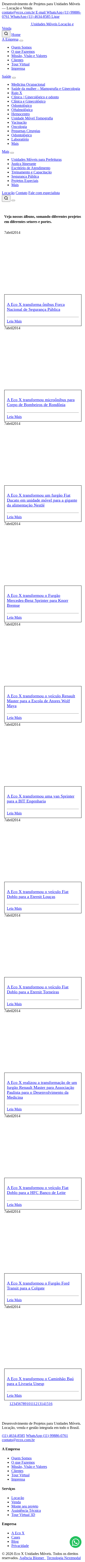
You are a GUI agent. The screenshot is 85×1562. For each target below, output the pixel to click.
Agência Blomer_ (32, 1558)
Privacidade (20, 1546)
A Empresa (10, 39)
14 (43, 1404)
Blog (15, 1541)
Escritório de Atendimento (30, 168)
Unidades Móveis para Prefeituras (36, 159)
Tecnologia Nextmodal (64, 1558)
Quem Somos (21, 47)
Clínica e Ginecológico (28, 101)
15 (47, 1404)
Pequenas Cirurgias (25, 131)
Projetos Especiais (24, 181)
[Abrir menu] (13, 200)
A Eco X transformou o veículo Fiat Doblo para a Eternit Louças (37, 894)
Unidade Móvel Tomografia (32, 118)
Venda (16, 1502)
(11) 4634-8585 (13, 1436)
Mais (15, 144)
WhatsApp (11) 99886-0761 (47, 1436)
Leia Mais (14, 321)
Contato (21, 193)
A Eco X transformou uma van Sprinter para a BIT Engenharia (40, 798)
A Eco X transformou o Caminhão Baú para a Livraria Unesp (40, 1381)
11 (32, 1404)
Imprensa (18, 68)
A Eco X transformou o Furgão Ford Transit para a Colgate (38, 1285)
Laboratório (20, 139)
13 (39, 1404)
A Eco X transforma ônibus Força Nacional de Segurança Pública (36, 307)
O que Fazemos (23, 52)
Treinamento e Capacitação (31, 172)
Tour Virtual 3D (23, 1515)
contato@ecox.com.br (18, 1440)
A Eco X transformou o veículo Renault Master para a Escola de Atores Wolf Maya (41, 701)
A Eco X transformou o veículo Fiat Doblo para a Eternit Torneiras (37, 989)
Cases (15, 1537)
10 (28, 1404)
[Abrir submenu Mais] (12, 153)
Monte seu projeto (24, 1506)
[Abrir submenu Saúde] (14, 77)
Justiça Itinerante (23, 164)
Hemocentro (20, 114)
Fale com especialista (44, 193)
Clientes (17, 60)
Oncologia (19, 127)
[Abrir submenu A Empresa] (21, 40)
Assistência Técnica (26, 1510)
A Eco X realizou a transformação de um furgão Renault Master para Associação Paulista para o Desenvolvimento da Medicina (42, 1090)
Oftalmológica (22, 110)
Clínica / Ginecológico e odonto (35, 97)
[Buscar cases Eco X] (6, 34)
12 (35, 1404)
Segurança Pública (25, 176)
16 (50, 1404)
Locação (8, 193)
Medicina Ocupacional (28, 84)
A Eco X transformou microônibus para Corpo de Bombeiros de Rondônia (41, 402)
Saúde (6, 76)
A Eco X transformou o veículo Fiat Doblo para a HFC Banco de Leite (37, 1190)
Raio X (16, 93)
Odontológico (21, 105)
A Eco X (18, 1533)
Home (16, 35)
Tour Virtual (20, 64)
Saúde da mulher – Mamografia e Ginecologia (45, 89)
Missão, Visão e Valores (29, 56)
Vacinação (19, 122)
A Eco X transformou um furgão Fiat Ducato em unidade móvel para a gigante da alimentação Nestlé (42, 500)
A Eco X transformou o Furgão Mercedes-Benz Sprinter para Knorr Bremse (37, 600)
